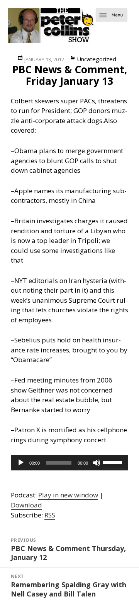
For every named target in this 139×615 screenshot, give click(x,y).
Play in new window (68, 494)
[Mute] (96, 463)
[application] (70, 462)
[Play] (21, 463)
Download (26, 504)
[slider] (113, 462)
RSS (49, 515)
